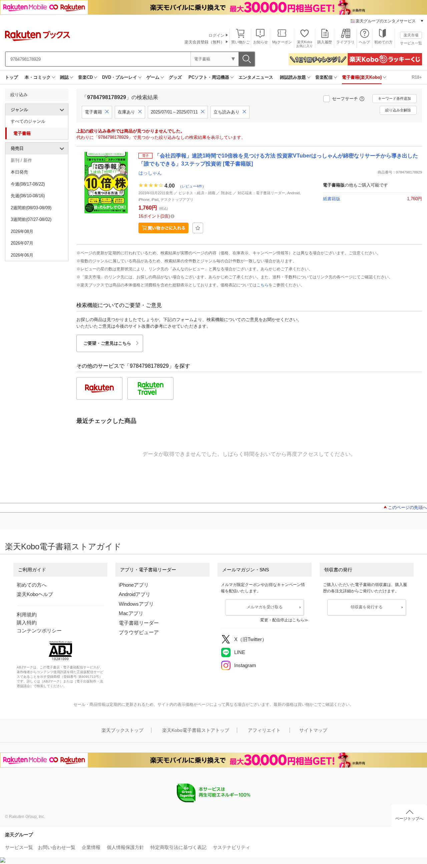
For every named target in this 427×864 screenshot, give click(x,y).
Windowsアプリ (136, 604)
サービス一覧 (411, 43)
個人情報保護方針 (125, 847)
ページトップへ (409, 818)
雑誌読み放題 (293, 77)
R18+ (417, 77)
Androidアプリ (134, 594)
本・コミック (38, 77)
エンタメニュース (256, 77)
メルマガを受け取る (265, 607)
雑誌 (64, 77)
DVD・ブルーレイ (119, 77)
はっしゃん (150, 173)
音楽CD (85, 77)
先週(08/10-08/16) (28, 195)
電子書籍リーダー (139, 623)
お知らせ (260, 42)
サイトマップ (313, 730)
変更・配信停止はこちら (282, 620)
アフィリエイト (264, 730)
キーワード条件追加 (394, 98)
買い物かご (240, 42)
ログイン (216, 35)
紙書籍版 (331, 198)
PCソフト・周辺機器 (208, 77)
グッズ (175, 77)
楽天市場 (411, 35)
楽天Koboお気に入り (304, 44)
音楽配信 (324, 77)
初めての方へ (32, 585)
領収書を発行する (367, 607)
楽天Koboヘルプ (35, 594)
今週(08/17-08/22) (28, 184)
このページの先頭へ (407, 507)
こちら (263, 285)
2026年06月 (22, 255)
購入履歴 (324, 42)
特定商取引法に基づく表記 (178, 847)
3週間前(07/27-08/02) (31, 219)
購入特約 (27, 622)
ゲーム (152, 77)
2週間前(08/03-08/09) (31, 207)
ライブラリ (345, 42)
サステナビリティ (231, 847)
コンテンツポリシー (39, 630)
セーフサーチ (345, 98)
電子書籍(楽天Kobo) (362, 77)
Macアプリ (131, 613)
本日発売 (19, 172)
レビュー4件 (192, 186)
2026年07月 (22, 243)
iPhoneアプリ (134, 585)
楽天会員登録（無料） (204, 42)
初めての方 (383, 42)
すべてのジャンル (28, 121)
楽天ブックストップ (122, 730)
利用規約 (27, 614)
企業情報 (91, 847)
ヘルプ (364, 42)
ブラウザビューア (139, 632)
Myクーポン (282, 42)
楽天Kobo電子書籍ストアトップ (195, 730)
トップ (11, 77)
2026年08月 (22, 231)
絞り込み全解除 (398, 110)
